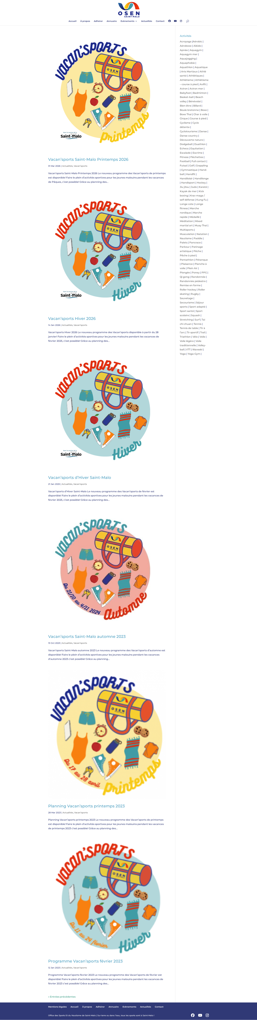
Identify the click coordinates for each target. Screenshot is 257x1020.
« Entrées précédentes (62, 996)
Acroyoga (185, 41)
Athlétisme (186, 80)
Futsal (183, 165)
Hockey (201, 182)
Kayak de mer (188, 191)
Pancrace (195, 242)
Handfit (190, 174)
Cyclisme (185, 122)
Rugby (195, 294)
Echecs (184, 148)
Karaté (203, 187)
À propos (85, 21)
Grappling (202, 165)
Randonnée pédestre (193, 281)
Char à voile (200, 114)
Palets (183, 242)
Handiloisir (186, 178)
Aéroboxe (186, 45)
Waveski (197, 349)
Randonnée (198, 276)
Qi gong (184, 276)
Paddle (198, 238)
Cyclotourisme (188, 131)
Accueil (72, 21)
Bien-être (185, 105)
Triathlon (185, 336)
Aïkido (197, 45)
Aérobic (197, 41)
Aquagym (196, 50)
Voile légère (187, 341)
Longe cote (186, 204)
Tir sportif (192, 332)
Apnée (184, 50)
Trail (202, 332)
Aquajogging (188, 58)
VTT (188, 349)
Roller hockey (188, 289)
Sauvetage (186, 298)
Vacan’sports (80, 166)
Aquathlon (186, 67)
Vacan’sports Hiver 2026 (72, 318)
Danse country (189, 135)
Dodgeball (186, 144)
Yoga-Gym (194, 353)
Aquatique (201, 67)
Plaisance (187, 264)
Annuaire (112, 21)
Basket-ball (186, 97)
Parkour (185, 246)
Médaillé (194, 217)
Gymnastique (189, 169)
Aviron (184, 88)
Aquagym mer (189, 54)
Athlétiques (196, 75)
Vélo (195, 336)
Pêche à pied (188, 255)
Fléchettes (196, 157)
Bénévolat (195, 101)
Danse (203, 131)
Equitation (196, 148)
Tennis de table (189, 328)
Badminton (200, 93)
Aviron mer (196, 88)
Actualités (146, 21)
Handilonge (202, 178)
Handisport (188, 182)
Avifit (203, 84)
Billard (197, 105)
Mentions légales (57, 1006)
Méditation (186, 221)
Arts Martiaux (189, 71)
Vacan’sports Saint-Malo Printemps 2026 (88, 159)
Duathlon (200, 144)
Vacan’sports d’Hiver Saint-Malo (79, 477)
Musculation (187, 234)
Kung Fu (201, 199)
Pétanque (202, 259)
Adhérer (98, 21)
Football (185, 161)
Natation (202, 234)
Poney (196, 272)
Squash (195, 315)
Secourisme (187, 302)
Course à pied (198, 118)
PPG (204, 272)
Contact (160, 21)
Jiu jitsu (184, 187)
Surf (197, 319)
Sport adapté (197, 306)
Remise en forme (190, 285)
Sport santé (187, 311)
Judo (194, 187)
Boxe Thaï (186, 114)
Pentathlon (187, 259)
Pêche (197, 251)
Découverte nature (191, 139)
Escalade (185, 152)
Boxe (204, 110)
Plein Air (192, 268)
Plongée (185, 272)
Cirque (184, 118)
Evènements (127, 21)
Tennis (197, 324)
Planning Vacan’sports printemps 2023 (86, 806)
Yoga (183, 353)
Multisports (186, 229)
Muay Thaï (201, 225)
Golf (191, 165)
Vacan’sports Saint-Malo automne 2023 (87, 636)
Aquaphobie (187, 63)
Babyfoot (185, 93)
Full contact (199, 161)
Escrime (197, 152)
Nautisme (186, 238)
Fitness (184, 157)
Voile (202, 336)
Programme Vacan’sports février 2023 (85, 961)
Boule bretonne (189, 110)
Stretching (186, 319)
